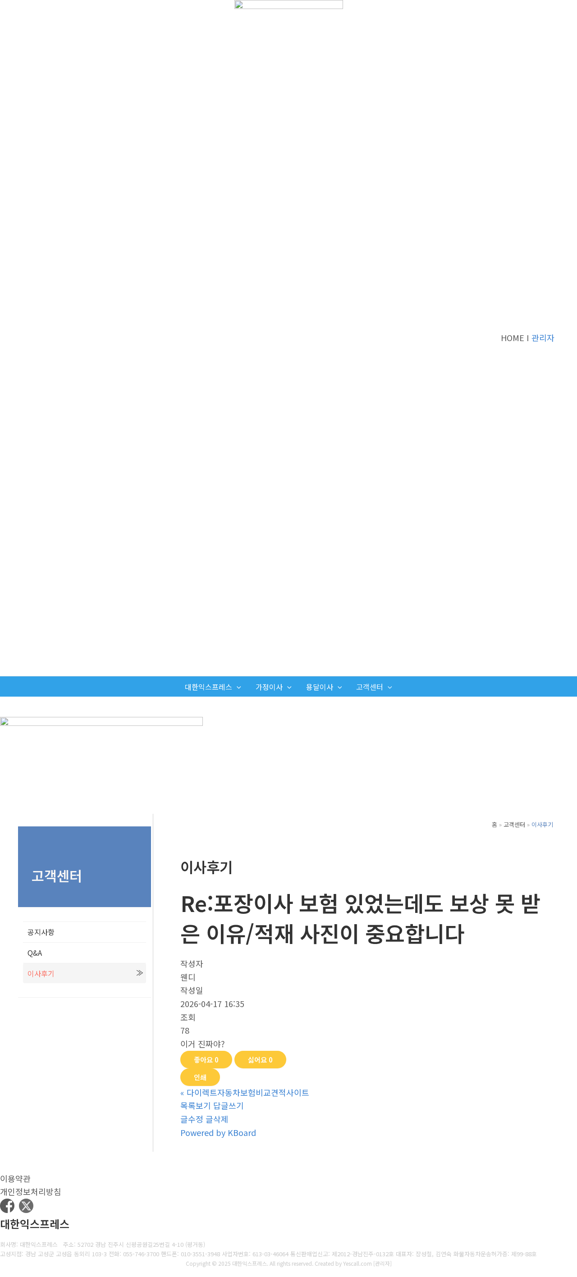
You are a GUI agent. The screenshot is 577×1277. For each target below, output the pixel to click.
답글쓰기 (228, 1105)
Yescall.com (357, 1263)
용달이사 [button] (319, 686)
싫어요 (260, 1059)
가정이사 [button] (269, 686)
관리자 (542, 337)
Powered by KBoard (218, 1132)
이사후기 (41, 973)
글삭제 (217, 1119)
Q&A (34, 952)
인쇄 (200, 1077)
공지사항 (41, 931)
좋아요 (206, 1059)
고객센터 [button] (369, 686)
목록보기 (195, 1105)
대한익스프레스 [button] (208, 686)
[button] (236, 687)
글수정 (191, 1119)
